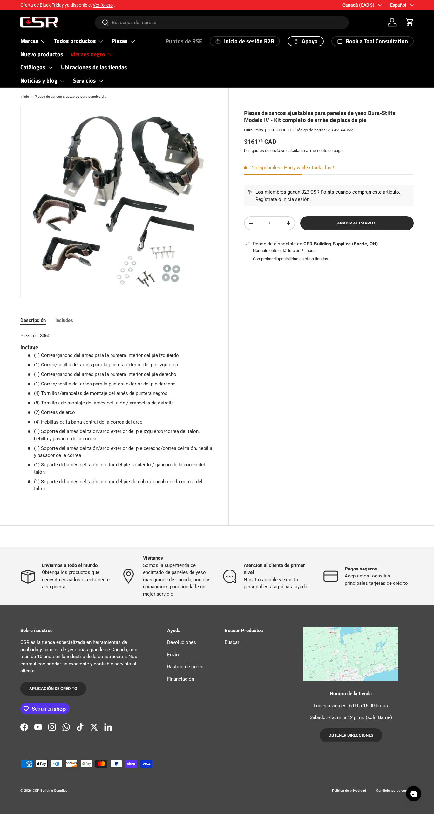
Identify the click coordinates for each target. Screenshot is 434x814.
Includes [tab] (64, 320)
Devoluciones (181, 642)
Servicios (84, 80)
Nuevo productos (41, 54)
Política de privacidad (349, 791)
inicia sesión (295, 199)
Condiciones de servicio (395, 791)
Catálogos (32, 67)
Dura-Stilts (253, 130)
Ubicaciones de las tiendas (94, 67)
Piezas (120, 41)
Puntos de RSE (184, 41)
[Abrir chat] (413, 793)
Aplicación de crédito (53, 688)
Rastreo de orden (185, 667)
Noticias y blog (39, 80)
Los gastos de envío (262, 150)
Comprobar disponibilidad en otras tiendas (290, 258)
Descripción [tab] (33, 320)
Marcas (29, 41)
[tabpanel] (116, 414)
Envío (173, 654)
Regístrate (266, 199)
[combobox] (222, 22)
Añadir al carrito (356, 223)
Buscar (232, 642)
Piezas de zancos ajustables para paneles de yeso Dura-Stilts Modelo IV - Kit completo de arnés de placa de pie (70, 97)
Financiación (180, 679)
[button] (410, 22)
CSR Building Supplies (50, 791)
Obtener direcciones (351, 735)
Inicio (24, 97)
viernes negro (88, 54)
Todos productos (75, 41)
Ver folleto (103, 5)
